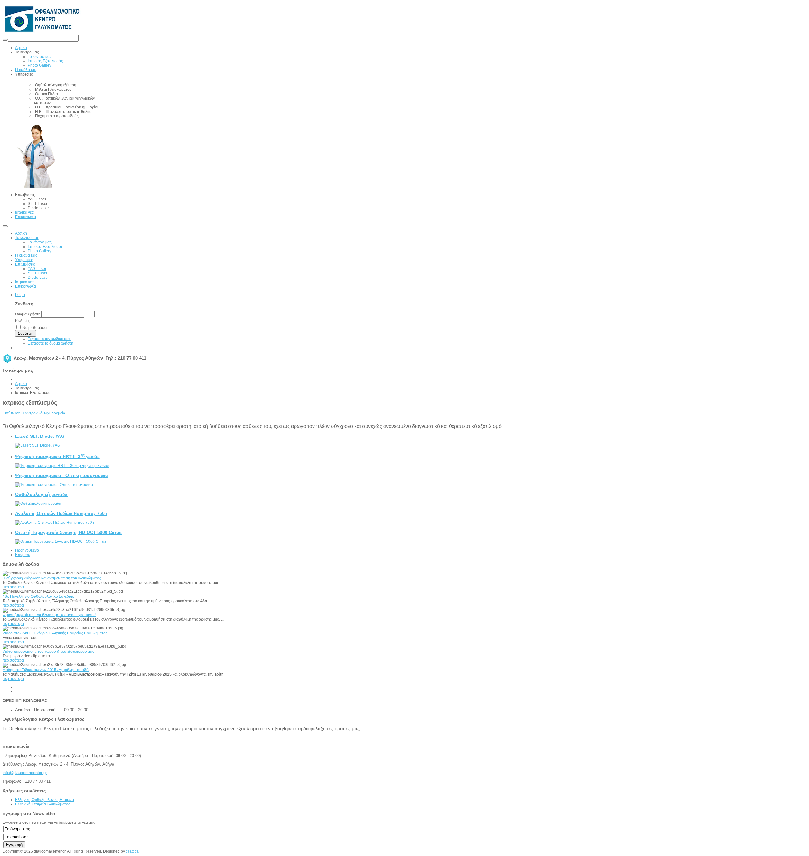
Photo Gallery (39, 251)
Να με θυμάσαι (34, 328)
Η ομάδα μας (26, 255)
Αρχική (21, 233)
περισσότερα (13, 587)
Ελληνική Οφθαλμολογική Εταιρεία (44, 800)
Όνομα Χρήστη (27, 314)
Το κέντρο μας (27, 237)
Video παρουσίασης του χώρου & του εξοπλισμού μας (48, 651)
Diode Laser (38, 277)
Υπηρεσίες (24, 260)
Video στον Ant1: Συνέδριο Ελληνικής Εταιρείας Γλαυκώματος (55, 633)
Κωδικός (22, 321)
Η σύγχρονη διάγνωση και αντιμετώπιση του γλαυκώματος (52, 578)
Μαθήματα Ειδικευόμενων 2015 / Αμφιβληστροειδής (46, 670)
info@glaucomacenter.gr (25, 772)
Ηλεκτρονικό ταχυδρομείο (43, 413)
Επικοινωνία (25, 286)
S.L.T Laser (37, 273)
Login (20, 294)
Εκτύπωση (12, 413)
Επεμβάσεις (25, 264)
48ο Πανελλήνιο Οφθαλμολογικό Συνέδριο (38, 596)
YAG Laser (37, 268)
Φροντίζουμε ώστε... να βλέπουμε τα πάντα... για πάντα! (49, 615)
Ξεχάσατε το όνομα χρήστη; (51, 343)
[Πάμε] (5, 40)
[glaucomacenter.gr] (42, 33)
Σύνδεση (25, 333)
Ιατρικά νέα (24, 282)
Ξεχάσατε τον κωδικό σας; (49, 339)
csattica (132, 851)
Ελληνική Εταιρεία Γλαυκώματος (42, 804)
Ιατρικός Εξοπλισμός (45, 246)
